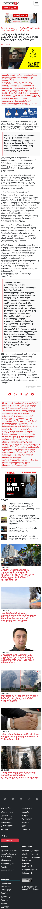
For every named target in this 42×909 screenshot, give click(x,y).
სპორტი (5, 893)
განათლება (6, 822)
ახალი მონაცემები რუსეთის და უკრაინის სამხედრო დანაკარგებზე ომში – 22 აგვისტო (20, 775)
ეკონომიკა (6, 896)
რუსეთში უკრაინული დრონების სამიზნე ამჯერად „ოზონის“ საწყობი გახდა (19, 698)
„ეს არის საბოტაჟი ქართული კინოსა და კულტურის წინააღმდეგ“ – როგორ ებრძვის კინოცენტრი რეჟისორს (24, 519)
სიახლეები (14, 28)
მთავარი (5, 28)
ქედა (24, 826)
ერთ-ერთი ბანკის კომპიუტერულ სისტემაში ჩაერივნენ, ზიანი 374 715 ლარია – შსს (20, 736)
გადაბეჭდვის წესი (33, 387)
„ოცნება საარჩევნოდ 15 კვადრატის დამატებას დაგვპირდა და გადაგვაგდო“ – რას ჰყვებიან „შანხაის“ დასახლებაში (18, 574)
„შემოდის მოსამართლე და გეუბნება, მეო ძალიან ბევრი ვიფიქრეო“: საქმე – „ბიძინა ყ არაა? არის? (24, 507)
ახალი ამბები (7, 812)
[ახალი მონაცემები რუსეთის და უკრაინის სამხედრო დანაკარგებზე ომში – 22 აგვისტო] (21, 757)
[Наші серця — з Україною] (11, 3)
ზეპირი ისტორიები (30, 850)
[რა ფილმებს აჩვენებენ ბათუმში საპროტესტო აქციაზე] (4, 529)
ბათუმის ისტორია (30, 869)
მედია (4, 903)
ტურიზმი (5, 907)
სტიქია (4, 867)
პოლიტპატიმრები (10, 30)
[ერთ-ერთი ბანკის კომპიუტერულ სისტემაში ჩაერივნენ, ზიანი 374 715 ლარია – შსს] (21, 719)
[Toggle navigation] (36, 3)
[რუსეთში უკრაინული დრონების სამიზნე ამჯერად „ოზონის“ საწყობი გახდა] (21, 680)
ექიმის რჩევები (8, 870)
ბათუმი (25, 812)
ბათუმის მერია (7, 863)
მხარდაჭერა (10, 8)
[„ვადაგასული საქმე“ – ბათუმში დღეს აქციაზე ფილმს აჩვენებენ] (4, 537)
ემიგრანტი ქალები (30, 854)
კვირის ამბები (7, 815)
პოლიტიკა (6, 889)
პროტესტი (24, 30)
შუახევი (25, 822)
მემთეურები (27, 873)
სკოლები (5, 900)
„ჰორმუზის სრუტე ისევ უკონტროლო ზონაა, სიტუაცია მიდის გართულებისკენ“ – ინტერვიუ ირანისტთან (18, 617)
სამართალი (6, 819)
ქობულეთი (27, 829)
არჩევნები (6, 860)
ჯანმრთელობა (7, 826)
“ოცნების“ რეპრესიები (30, 28)
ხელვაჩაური (27, 819)
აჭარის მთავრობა (9, 850)
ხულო (25, 815)
